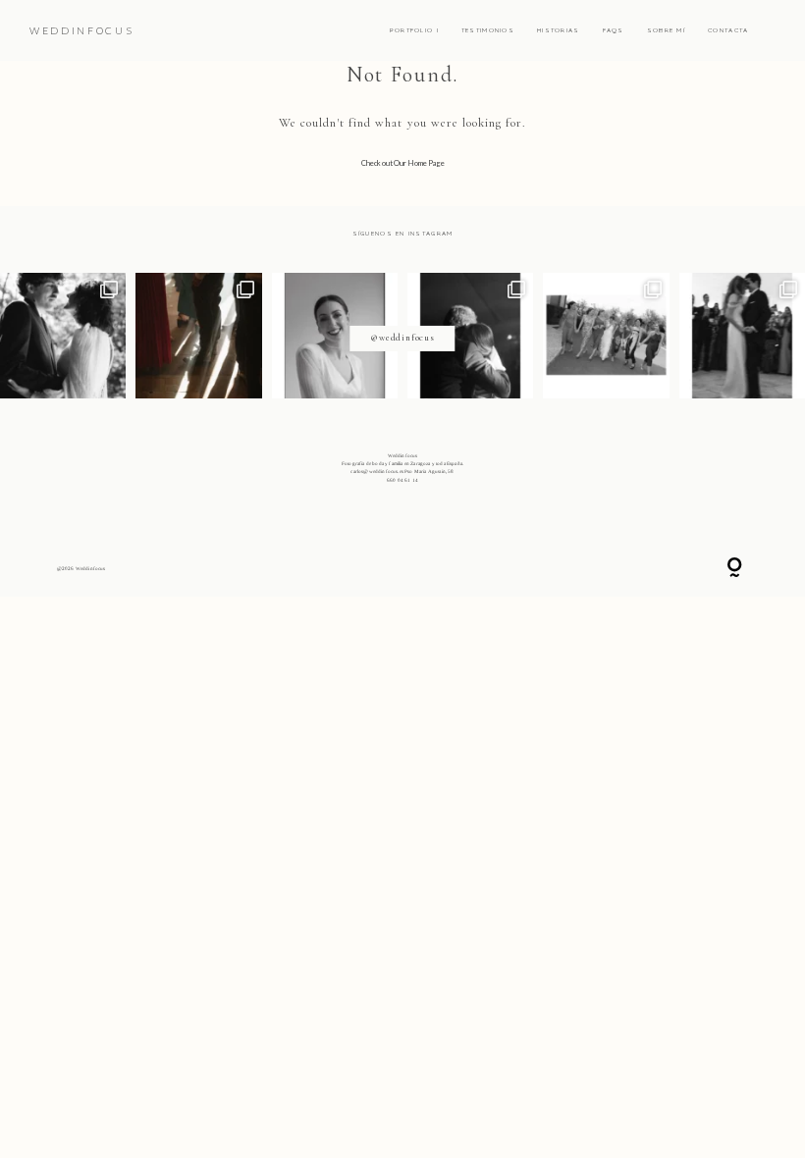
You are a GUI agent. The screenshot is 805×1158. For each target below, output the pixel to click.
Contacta (728, 30)
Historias (558, 30)
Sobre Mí (666, 30)
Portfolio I (414, 30)
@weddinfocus (402, 337)
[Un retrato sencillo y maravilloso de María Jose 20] (335, 335)
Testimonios (487, 30)
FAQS (613, 30)
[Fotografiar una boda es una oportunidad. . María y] (606, 335)
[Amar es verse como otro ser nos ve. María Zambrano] (63, 335)
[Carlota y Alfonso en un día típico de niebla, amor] (470, 335)
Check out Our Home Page (403, 163)
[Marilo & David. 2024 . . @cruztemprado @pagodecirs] (198, 335)
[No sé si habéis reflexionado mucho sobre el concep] (742, 335)
